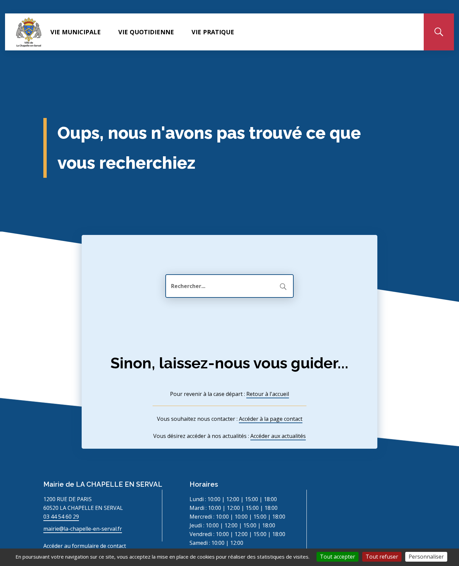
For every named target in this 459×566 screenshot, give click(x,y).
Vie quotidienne (146, 32)
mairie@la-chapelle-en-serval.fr (82, 528)
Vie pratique (213, 32)
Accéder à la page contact (270, 418)
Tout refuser (382, 556)
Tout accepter (337, 556)
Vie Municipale (75, 32)
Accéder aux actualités (278, 436)
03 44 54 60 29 (61, 516)
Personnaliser (426, 556)
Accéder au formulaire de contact (84, 546)
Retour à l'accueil (267, 394)
